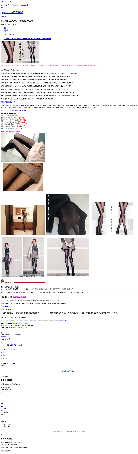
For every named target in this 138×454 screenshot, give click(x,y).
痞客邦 (13, 345)
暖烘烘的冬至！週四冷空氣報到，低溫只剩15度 (19, 325)
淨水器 (63, 320)
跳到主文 (3, 17)
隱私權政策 (78, 431)
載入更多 (3, 355)
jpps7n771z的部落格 (12, 12)
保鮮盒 (60, 320)
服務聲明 (84, 431)
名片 (5, 31)
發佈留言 (3, 365)
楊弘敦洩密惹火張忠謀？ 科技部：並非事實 (18, 327)
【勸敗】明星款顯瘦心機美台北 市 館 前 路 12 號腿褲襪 (27, 39)
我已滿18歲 (4, 450)
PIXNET (57, 431)
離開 (9, 450)
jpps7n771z (3, 336)
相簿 (5, 28)
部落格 (6, 30)
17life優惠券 (14, 349)
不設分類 (13, 24)
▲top (2, 352)
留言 (16, 345)
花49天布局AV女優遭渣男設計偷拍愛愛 (17, 323)
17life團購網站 (19, 292)
